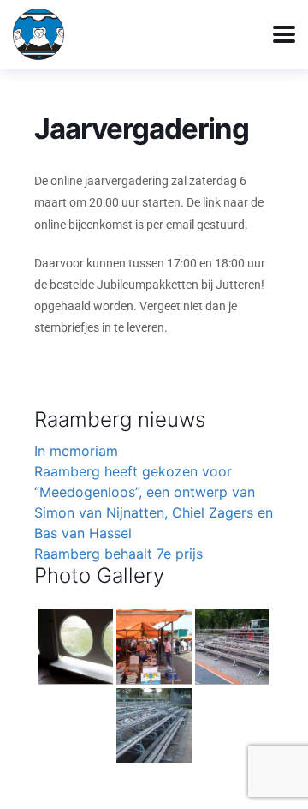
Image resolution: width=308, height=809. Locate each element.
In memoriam (76, 450)
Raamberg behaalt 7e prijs (118, 553)
